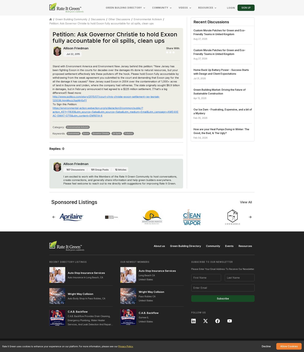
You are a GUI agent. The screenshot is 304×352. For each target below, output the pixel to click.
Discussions (98, 19)
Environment (73, 133)
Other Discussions (119, 19)
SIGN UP (246, 7)
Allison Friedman (76, 48)
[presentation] (53, 217)
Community (213, 246)
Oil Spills (117, 133)
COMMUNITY (160, 7)
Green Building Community (71, 19)
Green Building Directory (185, 246)
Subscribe (223, 298)
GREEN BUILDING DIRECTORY (124, 7)
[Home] (66, 8)
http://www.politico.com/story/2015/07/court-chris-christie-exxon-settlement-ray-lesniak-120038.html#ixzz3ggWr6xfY (106, 98)
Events (229, 246)
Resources (205, 7)
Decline (266, 346)
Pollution (129, 133)
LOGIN (231, 7)
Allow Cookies (289, 346)
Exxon (86, 133)
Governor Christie (101, 133)
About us (159, 246)
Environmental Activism (148, 19)
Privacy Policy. (125, 346)
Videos (184, 7)
